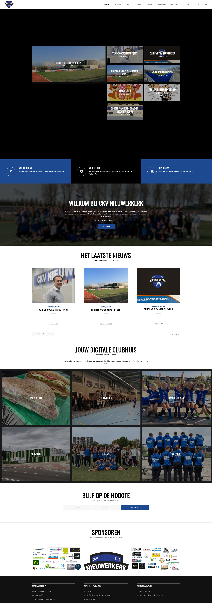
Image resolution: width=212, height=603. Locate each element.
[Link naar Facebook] (195, 4)
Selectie (108, 307)
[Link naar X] (198, 4)
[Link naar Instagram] (202, 4)
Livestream (164, 168)
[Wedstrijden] (81, 171)
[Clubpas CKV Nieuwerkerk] (158, 285)
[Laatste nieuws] (10, 171)
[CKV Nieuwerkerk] (9, 4)
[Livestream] (152, 171)
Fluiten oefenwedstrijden (106, 309)
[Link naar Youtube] (206, 4)
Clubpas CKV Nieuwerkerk (158, 309)
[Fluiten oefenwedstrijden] (106, 285)
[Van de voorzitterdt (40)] (53, 285)
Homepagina (51, 307)
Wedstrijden (94, 168)
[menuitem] (106, 4)
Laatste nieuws (25, 168)
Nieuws (57, 307)
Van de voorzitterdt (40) (53, 309)
